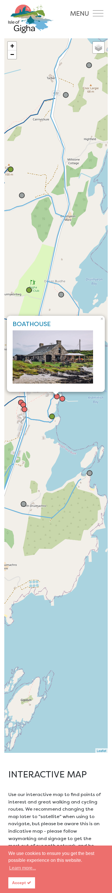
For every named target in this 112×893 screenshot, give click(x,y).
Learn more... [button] (22, 868)
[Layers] (98, 47)
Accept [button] (19, 882)
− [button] (12, 54)
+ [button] (12, 45)
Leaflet (101, 750)
